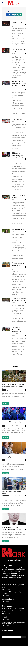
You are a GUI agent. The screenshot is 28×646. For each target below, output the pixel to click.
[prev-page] (3, 358)
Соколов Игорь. (18, 643)
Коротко (3, 122)
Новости (3, 198)
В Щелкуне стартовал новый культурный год (17, 155)
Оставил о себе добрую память (10, 527)
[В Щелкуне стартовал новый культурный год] (6, 154)
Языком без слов (17, 22)
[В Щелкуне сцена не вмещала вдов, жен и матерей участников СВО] (6, 83)
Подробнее (5, 403)
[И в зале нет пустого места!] (6, 50)
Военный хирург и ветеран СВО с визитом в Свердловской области (14, 622)
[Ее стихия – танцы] (6, 231)
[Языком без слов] (6, 23)
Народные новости (5, 301)
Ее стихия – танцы (18, 229)
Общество (3, 529)
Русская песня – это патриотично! (19, 264)
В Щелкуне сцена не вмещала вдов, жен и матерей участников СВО (19, 84)
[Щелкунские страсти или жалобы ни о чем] (6, 300)
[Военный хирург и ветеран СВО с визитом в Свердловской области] (14, 448)
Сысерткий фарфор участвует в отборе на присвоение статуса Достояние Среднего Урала (13, 386)
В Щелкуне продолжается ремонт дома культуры (17, 330)
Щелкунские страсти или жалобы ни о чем (19, 299)
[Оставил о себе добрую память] (14, 519)
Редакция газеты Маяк (11, 390)
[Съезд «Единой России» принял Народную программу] (14, 413)
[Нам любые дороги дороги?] (6, 197)
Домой (9, 11)
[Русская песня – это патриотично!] (6, 264)
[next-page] (5, 358)
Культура (3, 52)
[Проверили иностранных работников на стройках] (14, 483)
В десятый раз (17, 119)
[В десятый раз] (6, 121)
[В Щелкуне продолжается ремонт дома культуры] (6, 329)
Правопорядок (4, 495)
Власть (3, 425)
